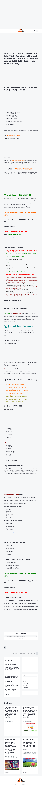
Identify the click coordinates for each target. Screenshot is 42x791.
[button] (4, 31)
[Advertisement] (21, 7)
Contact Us (25, 679)
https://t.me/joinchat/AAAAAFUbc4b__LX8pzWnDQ (20, 221)
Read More (7, 734)
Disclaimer (25, 681)
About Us (24, 677)
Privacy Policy (25, 687)
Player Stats (25, 685)
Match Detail (25, 683)
